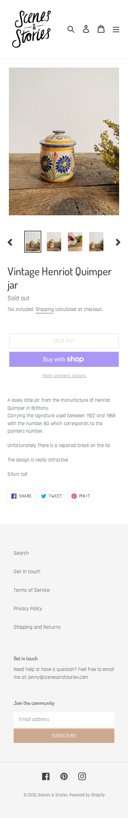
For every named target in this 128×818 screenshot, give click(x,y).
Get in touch (27, 571)
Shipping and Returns (37, 627)
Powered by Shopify (87, 795)
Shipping (44, 309)
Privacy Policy (28, 608)
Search (21, 553)
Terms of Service (32, 590)
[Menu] (116, 29)
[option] (32, 241)
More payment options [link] (64, 376)
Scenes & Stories (53, 795)
